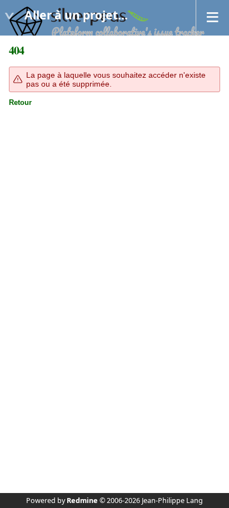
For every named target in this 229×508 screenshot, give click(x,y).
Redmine (82, 500)
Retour (20, 103)
